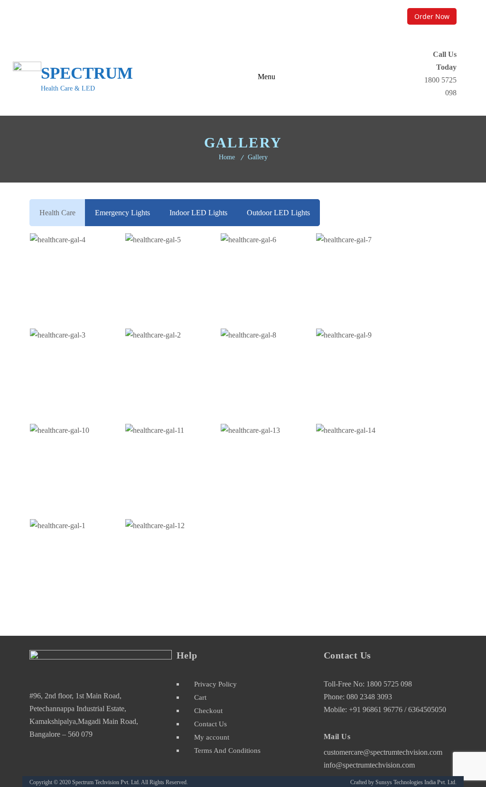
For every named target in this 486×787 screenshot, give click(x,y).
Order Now (431, 16)
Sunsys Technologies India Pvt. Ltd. (416, 782)
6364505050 (427, 709)
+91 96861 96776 (376, 709)
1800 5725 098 (389, 684)
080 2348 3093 (369, 697)
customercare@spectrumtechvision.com (338, 16)
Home (227, 157)
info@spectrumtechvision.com (369, 765)
